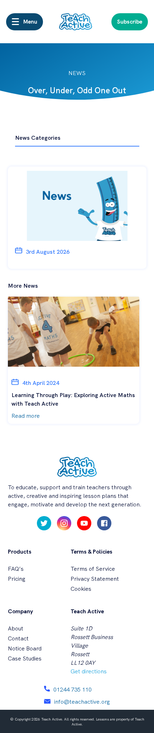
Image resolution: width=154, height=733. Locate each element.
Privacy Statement (95, 579)
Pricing (16, 579)
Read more (25, 416)
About (15, 628)
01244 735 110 (72, 689)
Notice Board (25, 648)
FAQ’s (16, 569)
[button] (24, 21)
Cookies (81, 589)
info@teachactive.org (82, 701)
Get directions (89, 671)
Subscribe (129, 21)
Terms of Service (93, 569)
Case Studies (25, 658)
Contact (18, 638)
